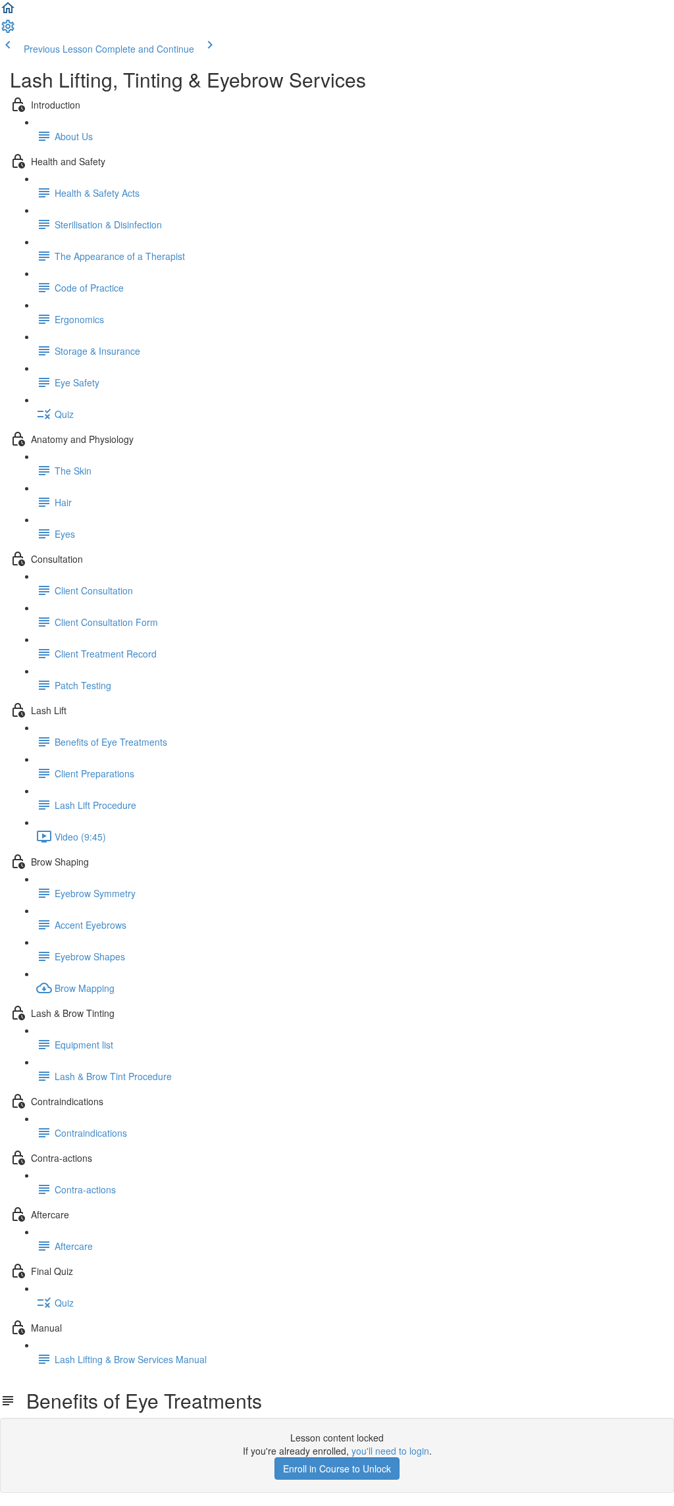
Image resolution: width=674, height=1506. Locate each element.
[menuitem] (8, 30)
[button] (8, 11)
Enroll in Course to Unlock (337, 1468)
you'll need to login (390, 1450)
